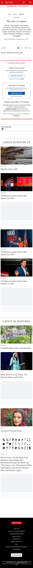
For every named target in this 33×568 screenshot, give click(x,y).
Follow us (21, 47)
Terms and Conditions (16, 534)
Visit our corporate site (22, 562)
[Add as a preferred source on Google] (16, 555)
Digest (15, 14)
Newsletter (29, 47)
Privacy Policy (16, 536)
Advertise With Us (16, 541)
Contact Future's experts (16, 531)
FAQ (16, 544)
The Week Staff (10, 39)
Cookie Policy (16, 539)
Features (16, 17)
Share (5, 47)
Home (9, 14)
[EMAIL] (3, 129)
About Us (16, 528)
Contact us (17, 115)
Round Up (21, 14)
